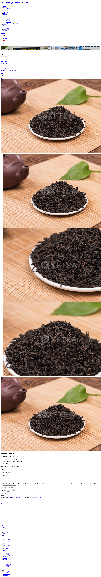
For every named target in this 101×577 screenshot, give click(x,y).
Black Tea (8, 18)
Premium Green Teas (33, 59)
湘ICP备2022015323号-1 (37, 497)
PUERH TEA (4, 66)
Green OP (12, 59)
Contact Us (5, 30)
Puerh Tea (8, 20)
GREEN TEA (4, 56)
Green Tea (8, 17)
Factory (5, 13)
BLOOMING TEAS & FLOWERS (8, 70)
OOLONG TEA (4, 63)
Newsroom (5, 25)
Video (7, 28)
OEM (7, 15)
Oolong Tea (8, 19)
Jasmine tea (16, 59)
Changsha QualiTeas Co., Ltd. (15, 2)
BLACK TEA (4, 61)
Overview (8, 8)
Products (5, 14)
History (7, 9)
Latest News (8, 27)
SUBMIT (5, 493)
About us (5, 7)
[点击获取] (6, 492)
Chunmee (8, 59)
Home (4, 6)
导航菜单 (3, 33)
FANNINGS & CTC (24, 59)
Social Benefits (9, 11)
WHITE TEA (4, 68)
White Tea (8, 22)
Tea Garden (5, 12)
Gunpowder (3, 59)
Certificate (5, 24)
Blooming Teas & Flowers (12, 23)
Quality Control (6, 29)
